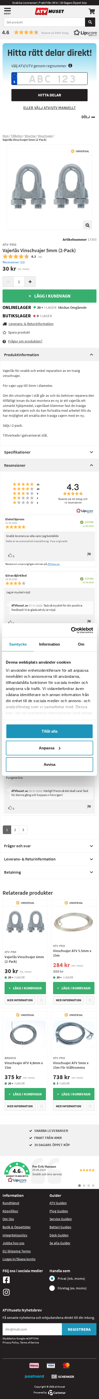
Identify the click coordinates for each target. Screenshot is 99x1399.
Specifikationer (17, 452)
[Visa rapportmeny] (89, 555)
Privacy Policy (11, 1342)
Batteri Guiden (60, 1227)
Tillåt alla (49, 731)
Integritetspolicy (15, 1235)
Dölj (85, 117)
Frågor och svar (17, 845)
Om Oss (8, 1219)
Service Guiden (61, 1219)
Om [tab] (81, 644)
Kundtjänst (11, 1203)
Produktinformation (21, 354)
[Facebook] (25, 1280)
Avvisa (49, 764)
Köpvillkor (10, 1211)
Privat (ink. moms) (71, 1278)
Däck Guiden (59, 1235)
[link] (49, 1172)
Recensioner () (14, 262)
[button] (49, 32)
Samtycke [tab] (18, 644)
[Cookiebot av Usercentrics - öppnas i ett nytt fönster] (71, 630)
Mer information (20, 1000)
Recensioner (14, 465)
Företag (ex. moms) (72, 1288)
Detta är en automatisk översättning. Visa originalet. (37, 541)
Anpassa (46, 748)
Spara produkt (19, 332)
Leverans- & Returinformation (30, 858)
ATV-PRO (10, 244)
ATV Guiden (58, 1203)
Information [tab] (49, 644)
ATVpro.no (53, 564)
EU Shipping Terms (17, 1251)
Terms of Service (29, 1342)
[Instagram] (25, 1292)
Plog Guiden (59, 1211)
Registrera (79, 1329)
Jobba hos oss (13, 1243)
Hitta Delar (49, 94)
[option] (49, 187)
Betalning (12, 872)
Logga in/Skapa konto (19, 1259)
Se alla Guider (60, 1243)
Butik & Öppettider (17, 1227)
